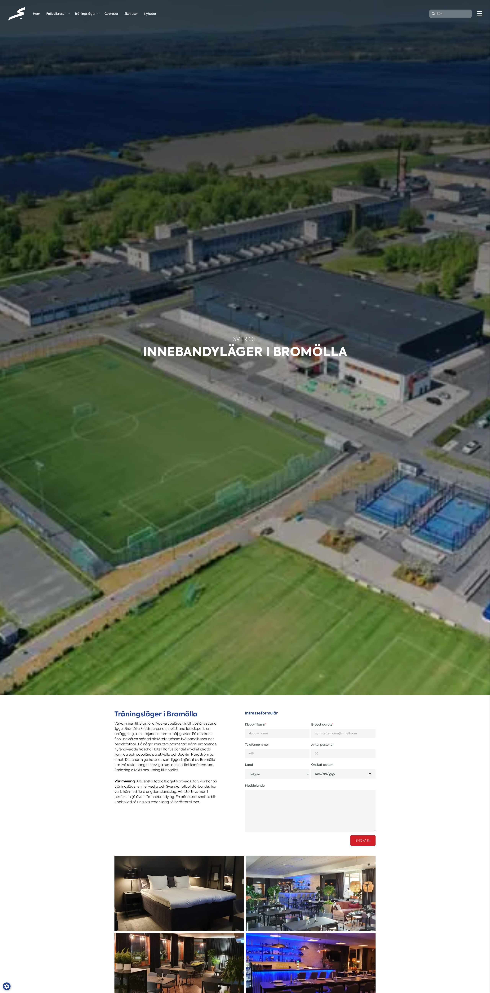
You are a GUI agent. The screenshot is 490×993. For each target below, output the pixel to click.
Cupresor (111, 14)
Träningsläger (85, 14)
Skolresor (131, 14)
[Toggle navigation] (479, 13)
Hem (36, 14)
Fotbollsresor (56, 14)
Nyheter (150, 14)
